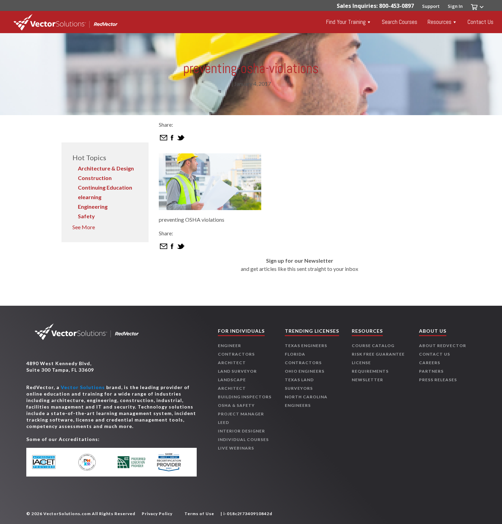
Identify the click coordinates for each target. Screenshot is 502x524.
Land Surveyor (237, 371)
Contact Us (480, 22)
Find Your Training (346, 22)
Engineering (93, 206)
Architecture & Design (106, 168)
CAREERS (429, 362)
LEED (223, 422)
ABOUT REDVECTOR (442, 345)
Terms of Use (199, 513)
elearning (89, 197)
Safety (86, 216)
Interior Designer (241, 430)
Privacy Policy (157, 513)
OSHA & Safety (236, 405)
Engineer (229, 345)
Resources (439, 22)
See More (83, 227)
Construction (95, 178)
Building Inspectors (244, 396)
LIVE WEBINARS (236, 448)
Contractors (236, 354)
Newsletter (367, 379)
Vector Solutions (83, 387)
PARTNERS (431, 371)
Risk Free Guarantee (378, 354)
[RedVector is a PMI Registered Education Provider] (91, 462)
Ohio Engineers (304, 371)
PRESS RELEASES (438, 379)
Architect (232, 362)
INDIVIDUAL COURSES (243, 439)
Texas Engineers (306, 345)
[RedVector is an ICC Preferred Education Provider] (131, 462)
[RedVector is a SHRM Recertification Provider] (172, 462)
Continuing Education (105, 187)
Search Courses (399, 22)
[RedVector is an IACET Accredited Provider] (51, 462)
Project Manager (241, 413)
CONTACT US (434, 354)
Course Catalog (373, 345)
